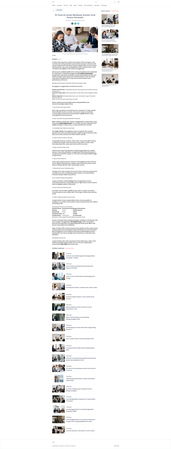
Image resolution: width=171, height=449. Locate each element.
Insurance (96, 5)
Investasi (59, 5)
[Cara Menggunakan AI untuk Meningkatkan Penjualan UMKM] (58, 409)
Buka (59, 59)
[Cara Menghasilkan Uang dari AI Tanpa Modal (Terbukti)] (58, 399)
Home (53, 5)
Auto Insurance (88, 5)
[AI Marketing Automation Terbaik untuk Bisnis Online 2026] (58, 378)
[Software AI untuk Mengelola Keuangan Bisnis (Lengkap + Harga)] (58, 256)
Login (118, 1)
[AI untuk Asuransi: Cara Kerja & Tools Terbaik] (58, 429)
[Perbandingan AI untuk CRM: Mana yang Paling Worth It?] (58, 327)
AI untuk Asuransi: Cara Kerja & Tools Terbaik (80, 431)
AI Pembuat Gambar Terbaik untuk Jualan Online (81, 287)
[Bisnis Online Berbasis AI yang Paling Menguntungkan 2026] (58, 317)
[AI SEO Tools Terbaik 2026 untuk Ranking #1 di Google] (58, 276)
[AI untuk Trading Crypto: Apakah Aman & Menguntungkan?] (58, 389)
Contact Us (67, 445)
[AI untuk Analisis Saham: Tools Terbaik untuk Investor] (58, 296)
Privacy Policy (55, 445)
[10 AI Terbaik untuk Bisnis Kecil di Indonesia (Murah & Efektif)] (58, 266)
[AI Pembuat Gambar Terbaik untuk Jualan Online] (58, 286)
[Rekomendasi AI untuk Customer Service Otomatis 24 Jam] (58, 307)
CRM (70, 5)
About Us (74, 445)
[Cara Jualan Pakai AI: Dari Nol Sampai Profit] (58, 337)
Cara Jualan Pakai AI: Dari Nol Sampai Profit (80, 338)
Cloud (75, 5)
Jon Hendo (68, 20)
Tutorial (65, 5)
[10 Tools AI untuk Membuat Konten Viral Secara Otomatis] (58, 368)
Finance (80, 5)
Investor (62, 445)
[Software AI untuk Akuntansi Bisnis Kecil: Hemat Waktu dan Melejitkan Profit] (58, 358)
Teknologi (103, 5)
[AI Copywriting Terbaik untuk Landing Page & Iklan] (58, 348)
